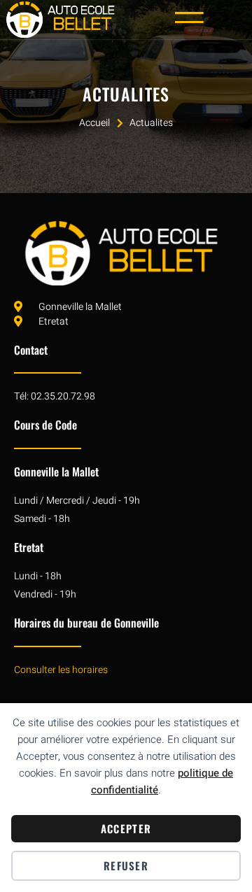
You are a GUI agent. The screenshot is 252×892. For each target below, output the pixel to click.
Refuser (126, 865)
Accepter (126, 828)
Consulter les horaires (61, 670)
